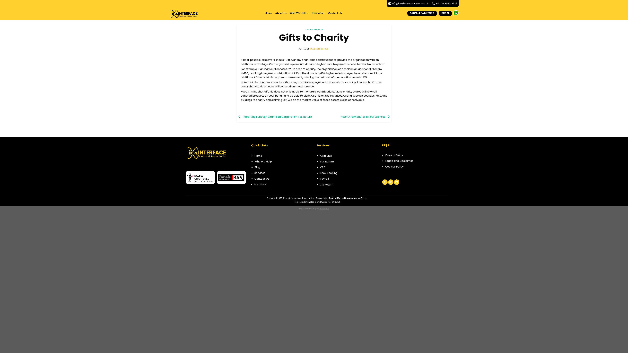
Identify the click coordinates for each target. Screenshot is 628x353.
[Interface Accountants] (185, 13)
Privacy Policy (394, 155)
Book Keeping (328, 173)
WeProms (324, 208)
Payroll (324, 179)
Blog (257, 167)
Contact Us (335, 13)
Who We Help (263, 161)
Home (268, 13)
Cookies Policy (394, 166)
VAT (322, 167)
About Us (281, 13)
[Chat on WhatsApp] (456, 13)
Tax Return (327, 161)
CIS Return (326, 184)
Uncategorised (314, 29)
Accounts (326, 156)
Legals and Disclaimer (399, 161)
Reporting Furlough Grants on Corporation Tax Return (277, 116)
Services (317, 13)
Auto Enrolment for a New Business (363, 116)
